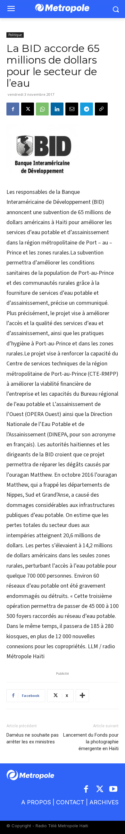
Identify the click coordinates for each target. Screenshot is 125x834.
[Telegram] (86, 109)
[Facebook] (12, 109)
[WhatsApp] (42, 109)
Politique (15, 35)
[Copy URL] (101, 109)
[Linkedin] (57, 109)
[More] (82, 695)
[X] (27, 109)
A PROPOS (36, 802)
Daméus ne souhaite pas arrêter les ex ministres (32, 738)
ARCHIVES (104, 802)
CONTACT (70, 802)
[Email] (71, 109)
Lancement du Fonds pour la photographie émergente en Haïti (91, 741)
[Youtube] (113, 789)
